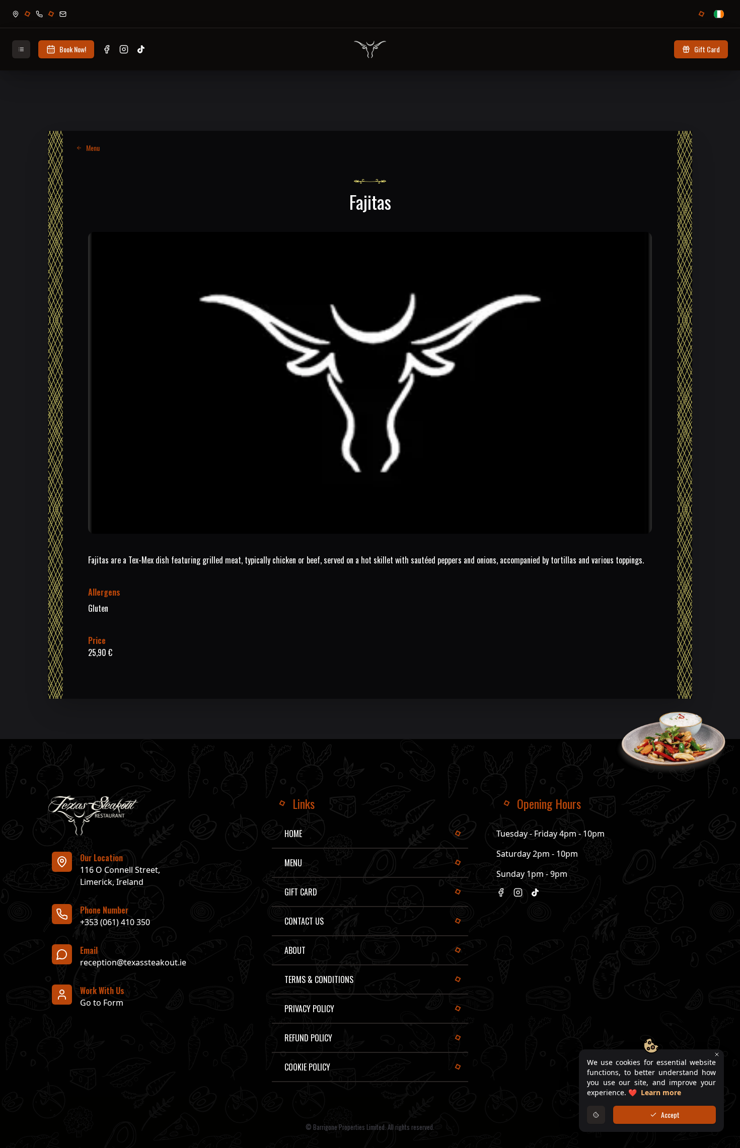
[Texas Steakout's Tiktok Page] (140, 49)
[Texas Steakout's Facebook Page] (106, 49)
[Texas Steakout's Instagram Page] (123, 49)
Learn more (661, 1092)
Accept (670, 1114)
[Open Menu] (21, 49)
